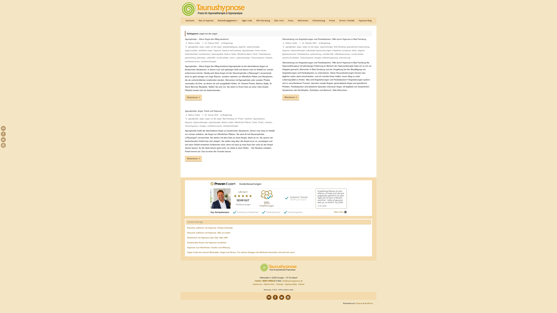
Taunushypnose (257, 58)
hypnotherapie (248, 51)
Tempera (358, 303)
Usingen (202, 126)
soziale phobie (222, 58)
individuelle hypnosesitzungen (318, 51)
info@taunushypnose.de (292, 281)
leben (354, 51)
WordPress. (369, 303)
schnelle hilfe (327, 54)
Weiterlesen (192, 98)
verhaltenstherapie (208, 62)
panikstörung (190, 58)
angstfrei (242, 47)
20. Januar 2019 (211, 115)
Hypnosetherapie (298, 51)
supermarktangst (243, 58)
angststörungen (253, 47)
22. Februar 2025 (212, 43)
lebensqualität (217, 54)
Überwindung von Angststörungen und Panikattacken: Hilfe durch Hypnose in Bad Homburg (324, 39)
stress (232, 58)
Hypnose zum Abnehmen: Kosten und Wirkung (208, 247)
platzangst (201, 58)
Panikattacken (265, 54)
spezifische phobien (290, 58)
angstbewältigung (230, 47)
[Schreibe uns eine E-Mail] (3, 128)
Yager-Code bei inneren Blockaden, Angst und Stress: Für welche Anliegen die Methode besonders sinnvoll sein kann (241, 252)
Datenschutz (269, 284)
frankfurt (248, 119)
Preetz (261, 122)
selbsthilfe (211, 58)
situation (268, 122)
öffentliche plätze (244, 54)
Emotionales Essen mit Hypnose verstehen (206, 242)
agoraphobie (193, 47)
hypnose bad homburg (231, 51)
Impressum (257, 284)
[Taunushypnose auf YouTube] (3, 139)
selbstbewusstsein (342, 54)
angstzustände (191, 51)
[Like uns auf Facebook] (3, 134)
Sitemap (279, 284)
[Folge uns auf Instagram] (3, 145)
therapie (269, 58)
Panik (255, 54)
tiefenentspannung (330, 58)
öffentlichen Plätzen (242, 122)
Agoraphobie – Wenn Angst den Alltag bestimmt (207, 39)
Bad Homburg (340, 47)
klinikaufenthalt (191, 54)
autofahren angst (205, 51)
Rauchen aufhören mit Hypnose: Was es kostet (208, 233)
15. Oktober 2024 (309, 43)
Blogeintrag (228, 43)
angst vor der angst (213, 47)
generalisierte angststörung (358, 47)
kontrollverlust (204, 54)
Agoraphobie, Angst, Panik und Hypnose (203, 111)
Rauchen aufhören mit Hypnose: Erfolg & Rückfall (210, 228)
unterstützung (344, 58)
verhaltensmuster (214, 126)
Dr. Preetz (239, 119)
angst (201, 47)
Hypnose (217, 51)
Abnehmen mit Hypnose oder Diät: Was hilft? (207, 237)
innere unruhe (260, 51)
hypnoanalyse (259, 119)
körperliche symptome (341, 51)
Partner (301, 284)
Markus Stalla (194, 43)
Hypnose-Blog (291, 284)
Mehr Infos (338, 212)
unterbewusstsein (192, 62)
